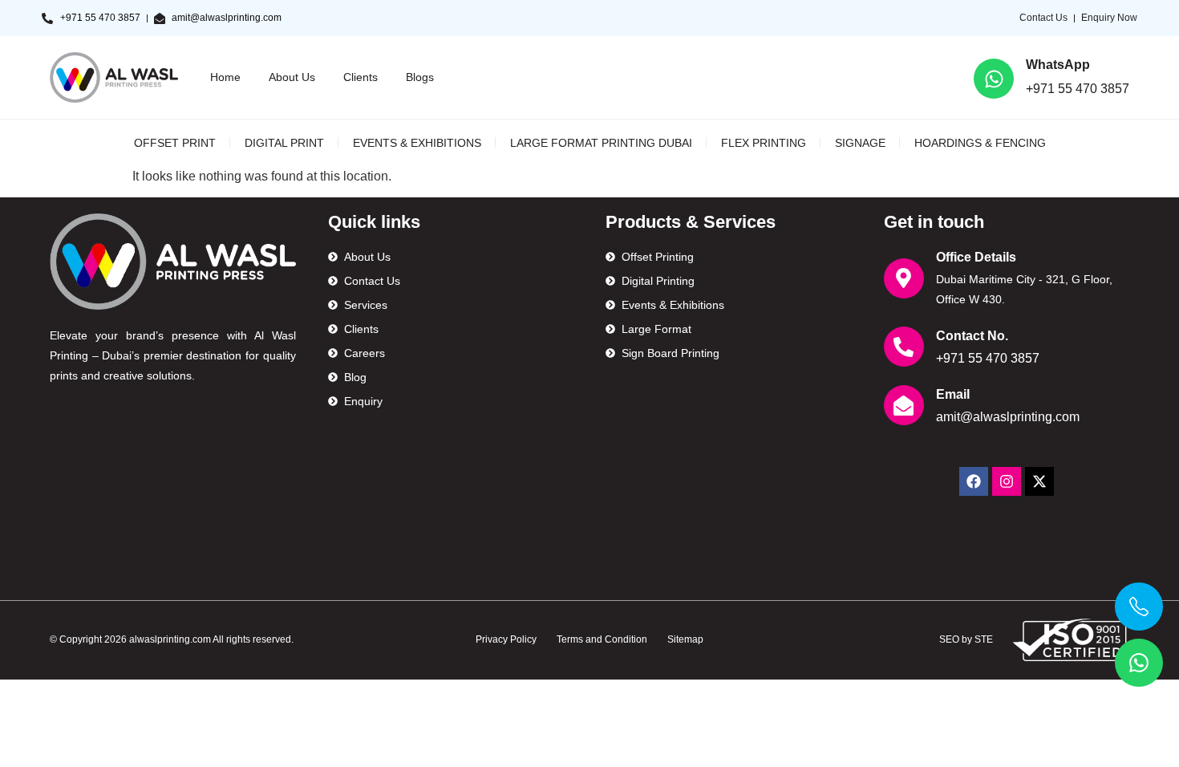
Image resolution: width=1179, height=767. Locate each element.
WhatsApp (1058, 64)
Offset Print (175, 142)
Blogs (420, 77)
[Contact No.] (904, 347)
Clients (360, 77)
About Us (292, 77)
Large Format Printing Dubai (601, 142)
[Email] (904, 405)
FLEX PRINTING (763, 142)
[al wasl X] (1039, 481)
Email (953, 394)
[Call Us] (1139, 606)
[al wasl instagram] (1006, 481)
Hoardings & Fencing (980, 142)
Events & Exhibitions (417, 142)
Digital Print (284, 142)
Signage (860, 142)
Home (225, 77)
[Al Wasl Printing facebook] (973, 481)
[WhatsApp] (994, 79)
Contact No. (972, 336)
